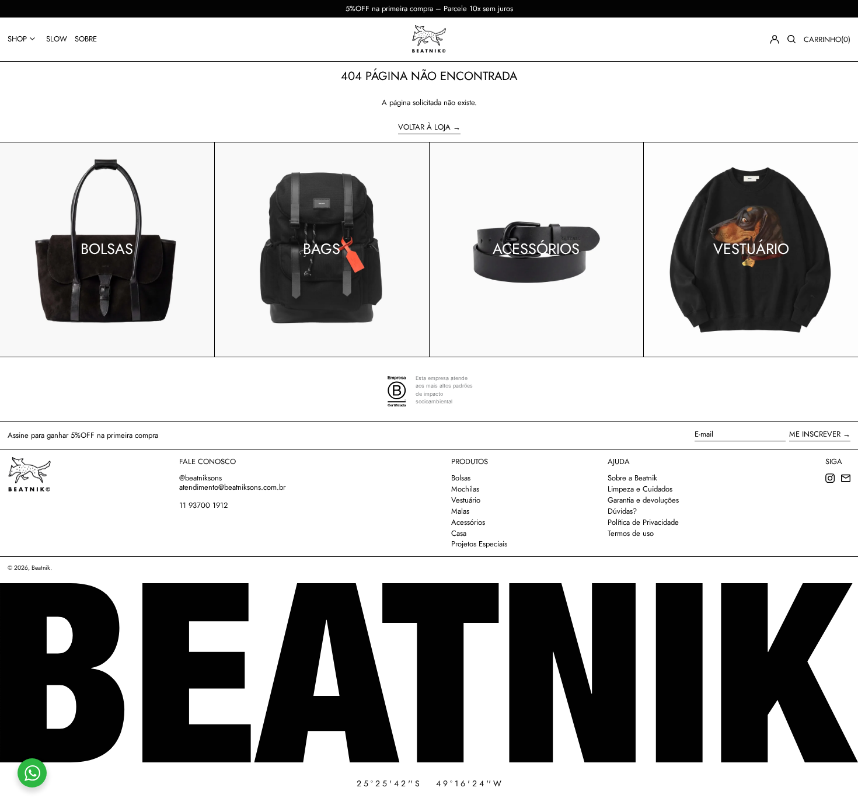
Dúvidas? (622, 511)
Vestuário (465, 500)
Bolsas (460, 477)
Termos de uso (631, 533)
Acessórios (468, 522)
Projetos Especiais (479, 543)
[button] (791, 38)
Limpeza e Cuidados (640, 488)
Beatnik (41, 567)
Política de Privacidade (643, 522)
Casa (458, 533)
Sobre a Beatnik (632, 477)
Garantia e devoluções (643, 500)
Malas (460, 511)
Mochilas (465, 488)
